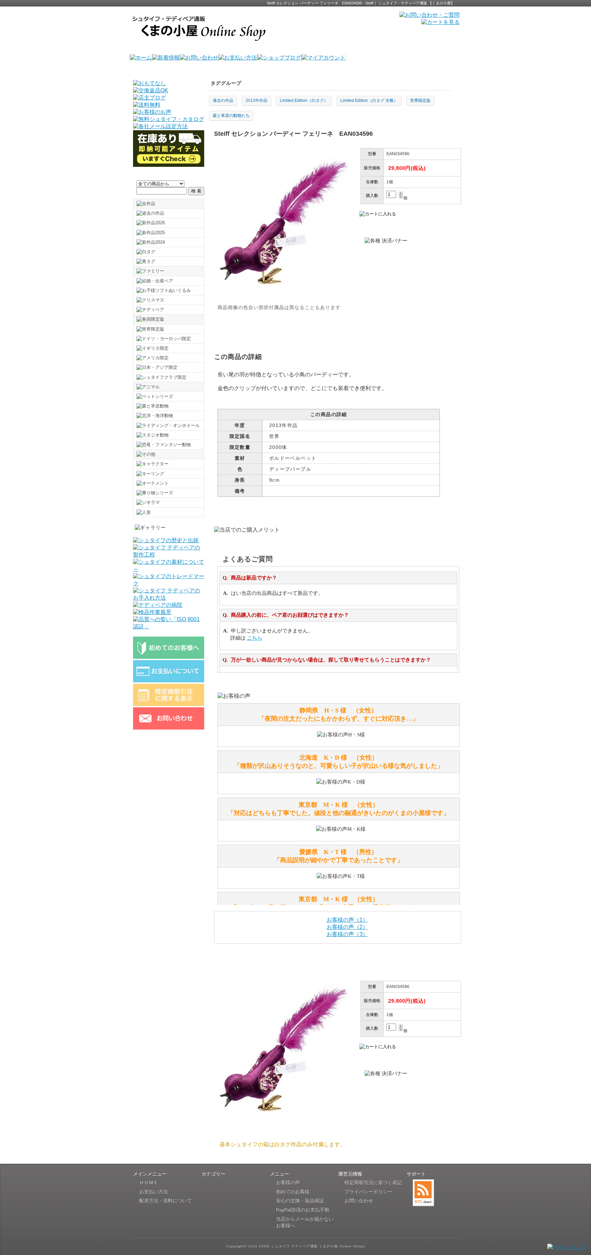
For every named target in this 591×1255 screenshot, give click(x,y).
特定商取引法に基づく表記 (373, 1182)
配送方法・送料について (165, 1200)
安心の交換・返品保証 (300, 1200)
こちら (254, 638)
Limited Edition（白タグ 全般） (369, 100)
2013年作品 (256, 100)
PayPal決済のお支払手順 (302, 1210)
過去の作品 (223, 100)
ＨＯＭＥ (148, 1182)
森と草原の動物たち (231, 115)
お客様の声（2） (347, 927)
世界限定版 (420, 100)
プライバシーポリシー (368, 1191)
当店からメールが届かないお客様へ (304, 1222)
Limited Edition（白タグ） (304, 100)
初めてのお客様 (293, 1191)
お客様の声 (288, 1182)
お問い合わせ (358, 1200)
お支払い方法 (153, 1191)
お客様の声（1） (347, 920)
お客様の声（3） (347, 934)
